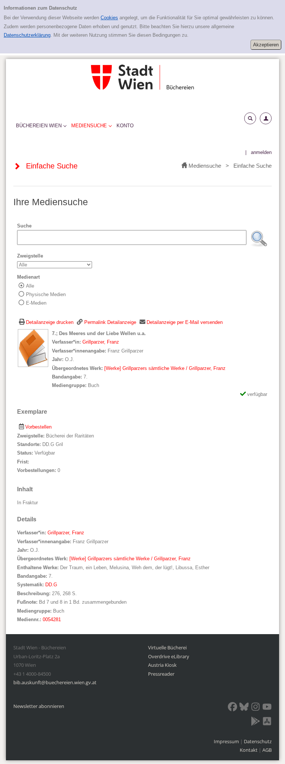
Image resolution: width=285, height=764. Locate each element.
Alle (30, 286)
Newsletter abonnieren (38, 706)
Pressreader (161, 673)
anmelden (261, 152)
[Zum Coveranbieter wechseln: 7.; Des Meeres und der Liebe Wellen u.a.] (33, 348)
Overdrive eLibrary (168, 656)
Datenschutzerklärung (27, 35)
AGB (267, 750)
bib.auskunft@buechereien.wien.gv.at (54, 682)
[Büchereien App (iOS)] (267, 722)
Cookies (109, 17)
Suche (24, 226)
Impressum (227, 741)
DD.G (51, 584)
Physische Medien (46, 294)
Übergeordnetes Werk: (78, 368)
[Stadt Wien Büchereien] (142, 77)
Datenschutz (258, 741)
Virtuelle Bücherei (167, 647)
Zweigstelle (30, 256)
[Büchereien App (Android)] (255, 722)
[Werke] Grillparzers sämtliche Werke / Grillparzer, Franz (165, 368)
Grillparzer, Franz (100, 342)
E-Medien (36, 303)
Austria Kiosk (162, 665)
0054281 (52, 619)
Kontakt (249, 750)
